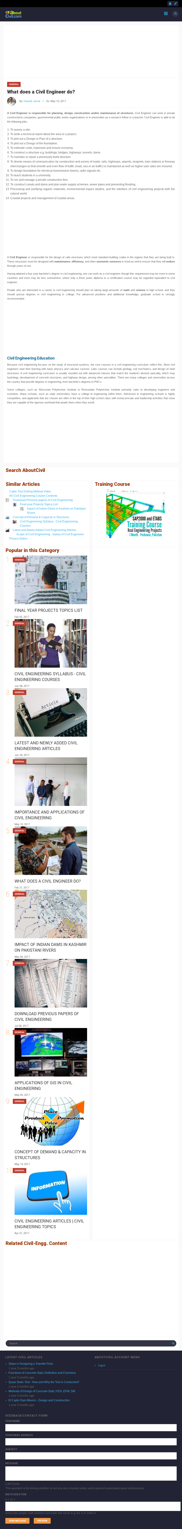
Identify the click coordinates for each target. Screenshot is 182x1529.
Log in (101, 1365)
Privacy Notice (18, 538)
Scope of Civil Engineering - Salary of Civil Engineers (50, 534)
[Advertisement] (91, 51)
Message (11, 1463)
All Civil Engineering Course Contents (33, 495)
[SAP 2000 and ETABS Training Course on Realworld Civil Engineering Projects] (135, 513)
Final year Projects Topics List (39, 504)
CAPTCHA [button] (12, 1483)
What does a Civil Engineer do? (48, 881)
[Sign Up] (175, 3)
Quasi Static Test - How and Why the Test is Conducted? (44, 1382)
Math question (15, 1494)
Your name (12, 1421)
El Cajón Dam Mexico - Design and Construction (39, 1400)
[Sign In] (170, 3)
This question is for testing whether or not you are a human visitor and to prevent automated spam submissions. (74, 1498)
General (14, 84)
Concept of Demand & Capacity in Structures (41, 517)
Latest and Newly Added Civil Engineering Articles (44, 529)
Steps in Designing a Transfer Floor (31, 1363)
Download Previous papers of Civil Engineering (43, 500)
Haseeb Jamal (32, 101)
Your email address (19, 1435)
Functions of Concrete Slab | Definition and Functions (42, 1372)
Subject (11, 1449)
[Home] (13, 14)
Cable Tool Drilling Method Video (30, 491)
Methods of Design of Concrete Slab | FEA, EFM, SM (42, 1391)
